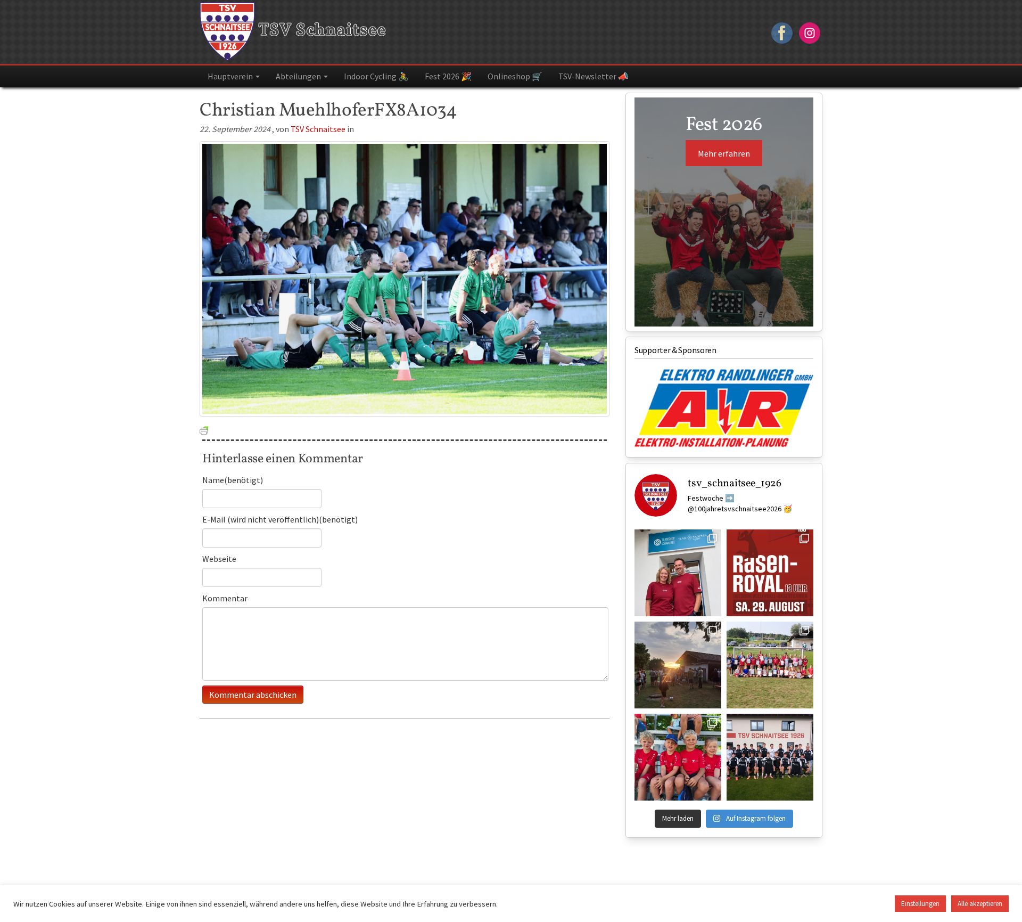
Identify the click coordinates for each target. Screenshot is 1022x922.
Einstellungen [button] (920, 903)
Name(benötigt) (232, 480)
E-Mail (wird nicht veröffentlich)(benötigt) (280, 519)
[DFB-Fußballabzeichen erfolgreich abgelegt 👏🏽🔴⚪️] (770, 665)
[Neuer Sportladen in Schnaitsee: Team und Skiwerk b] (677, 572)
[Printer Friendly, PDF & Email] (204, 429)
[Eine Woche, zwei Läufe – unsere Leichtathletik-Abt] (677, 757)
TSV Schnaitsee (320, 31)
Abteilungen (299, 76)
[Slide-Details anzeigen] (723, 408)
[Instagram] (809, 32)
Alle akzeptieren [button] (980, 903)
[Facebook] (782, 32)
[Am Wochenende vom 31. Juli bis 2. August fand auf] (677, 665)
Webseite (219, 558)
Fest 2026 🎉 (448, 76)
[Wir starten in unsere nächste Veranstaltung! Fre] (770, 572)
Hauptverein (231, 76)
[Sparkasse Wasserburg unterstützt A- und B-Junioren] (770, 757)
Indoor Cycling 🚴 (376, 76)
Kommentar (225, 598)
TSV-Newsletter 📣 (593, 76)
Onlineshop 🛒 (515, 76)
